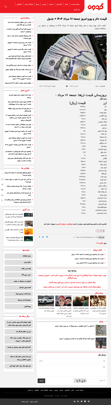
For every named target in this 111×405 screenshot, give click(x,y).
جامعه (51, 4)
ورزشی (44, 4)
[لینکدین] (2, 195)
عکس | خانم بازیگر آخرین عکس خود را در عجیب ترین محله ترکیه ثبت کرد (64, 312)
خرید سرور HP (26, 275)
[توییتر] (2, 190)
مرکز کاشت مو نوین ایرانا (23, 294)
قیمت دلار (99, 231)
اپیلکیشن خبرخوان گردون (64, 224)
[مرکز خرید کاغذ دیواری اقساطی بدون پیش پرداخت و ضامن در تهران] (28, 224)
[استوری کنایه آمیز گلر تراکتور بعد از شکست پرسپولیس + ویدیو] (101, 343)
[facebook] (39, 237)
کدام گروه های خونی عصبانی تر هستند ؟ (19, 349)
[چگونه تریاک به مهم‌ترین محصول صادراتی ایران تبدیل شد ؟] (98, 300)
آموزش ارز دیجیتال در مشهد (22, 281)
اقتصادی (59, 4)
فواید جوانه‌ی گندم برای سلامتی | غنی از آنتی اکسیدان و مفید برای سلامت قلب (19, 324)
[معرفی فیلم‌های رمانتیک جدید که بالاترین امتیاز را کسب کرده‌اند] (81, 300)
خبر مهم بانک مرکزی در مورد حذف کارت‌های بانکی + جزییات (20, 339)
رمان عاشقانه (27, 256)
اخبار (66, 4)
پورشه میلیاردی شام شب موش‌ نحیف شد (46, 309)
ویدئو (37, 4)
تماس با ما (64, 396)
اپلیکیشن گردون (48, 396)
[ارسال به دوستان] (67, 86)
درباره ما (57, 396)
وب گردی (77, 9)
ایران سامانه (24, 402)
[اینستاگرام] (2, 179)
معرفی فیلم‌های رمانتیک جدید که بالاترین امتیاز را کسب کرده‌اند (81, 311)
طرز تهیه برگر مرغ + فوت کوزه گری (20, 366)
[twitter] (43, 237)
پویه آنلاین (27, 306)
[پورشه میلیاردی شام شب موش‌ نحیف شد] (46, 300)
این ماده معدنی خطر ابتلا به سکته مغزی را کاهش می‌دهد (20, 358)
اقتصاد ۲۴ (99, 243)
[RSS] (2, 200)
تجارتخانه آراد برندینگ (24, 300)
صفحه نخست (75, 4)
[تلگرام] (2, 185)
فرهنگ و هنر (29, 4)
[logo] (96, 6)
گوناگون (19, 4)
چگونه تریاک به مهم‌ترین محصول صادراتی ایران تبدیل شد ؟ (98, 311)
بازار (96, 86)
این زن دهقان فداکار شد (23, 331)
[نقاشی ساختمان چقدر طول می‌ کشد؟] (28, 231)
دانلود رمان (27, 262)
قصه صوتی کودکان (25, 287)
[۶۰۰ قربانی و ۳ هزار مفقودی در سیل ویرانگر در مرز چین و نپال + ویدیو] (101, 330)
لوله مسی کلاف (26, 268)
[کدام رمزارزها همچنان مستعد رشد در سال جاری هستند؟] (28, 238)
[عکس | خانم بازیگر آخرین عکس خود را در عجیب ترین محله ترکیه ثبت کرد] (63, 300)
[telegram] (47, 237)
